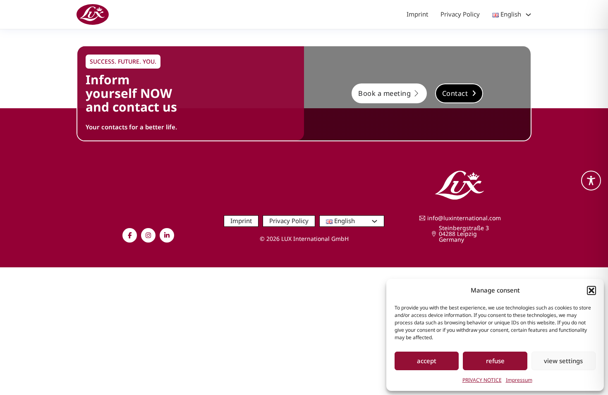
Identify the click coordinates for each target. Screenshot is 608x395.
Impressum (519, 379)
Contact (455, 93)
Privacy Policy (460, 14)
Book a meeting (384, 93)
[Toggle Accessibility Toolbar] (591, 180)
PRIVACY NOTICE (482, 379)
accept (426, 361)
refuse (495, 361)
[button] (591, 290)
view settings (563, 361)
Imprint (417, 14)
